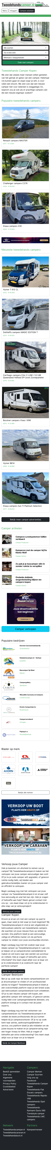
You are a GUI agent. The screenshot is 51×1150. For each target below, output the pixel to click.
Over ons (7, 1074)
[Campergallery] (9, 685)
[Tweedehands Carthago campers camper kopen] (25, 357)
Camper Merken (34, 1071)
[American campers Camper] (42, 770)
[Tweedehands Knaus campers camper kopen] (25, 208)
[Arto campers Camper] (8, 783)
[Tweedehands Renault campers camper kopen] (25, 122)
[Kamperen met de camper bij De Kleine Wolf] (7, 552)
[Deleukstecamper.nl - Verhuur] (9, 661)
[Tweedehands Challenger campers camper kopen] (25, 165)
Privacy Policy (9, 1083)
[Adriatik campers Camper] (42, 757)
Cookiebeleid (9, 1086)
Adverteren (8, 1089)
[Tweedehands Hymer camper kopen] (25, 271)
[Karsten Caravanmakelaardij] (9, 649)
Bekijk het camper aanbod (13, 971)
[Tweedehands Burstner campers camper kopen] (25, 402)
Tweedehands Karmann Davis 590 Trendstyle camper (36, 1110)
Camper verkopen (25, 628)
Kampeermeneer (34, 1129)
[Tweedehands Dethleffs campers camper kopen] (25, 314)
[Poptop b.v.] (9, 734)
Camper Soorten (35, 1074)
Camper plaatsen (27, 11)
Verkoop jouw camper (11, 911)
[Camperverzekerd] (9, 722)
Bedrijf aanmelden (11, 1071)
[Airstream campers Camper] (25, 770)
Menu (5, 11)
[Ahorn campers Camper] (8, 770)
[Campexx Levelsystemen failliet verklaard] (7, 539)
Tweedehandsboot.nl (12, 1135)
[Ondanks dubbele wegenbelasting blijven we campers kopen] (7, 579)
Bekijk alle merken (25, 792)
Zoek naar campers (25, 62)
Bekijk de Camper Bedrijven (14, 1043)
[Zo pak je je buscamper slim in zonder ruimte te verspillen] (7, 566)
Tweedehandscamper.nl (14, 1129)
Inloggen (13, 11)
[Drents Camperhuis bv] (9, 710)
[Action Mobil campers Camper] (8, 757)
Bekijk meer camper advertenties (25, 519)
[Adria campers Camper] (25, 757)
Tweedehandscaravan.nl (14, 1132)
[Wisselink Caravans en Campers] (9, 698)
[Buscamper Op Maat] (9, 673)
